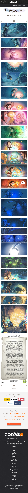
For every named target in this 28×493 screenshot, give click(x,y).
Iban (14, 481)
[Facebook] (12, 435)
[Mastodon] (6, 435)
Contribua (14, 459)
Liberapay (14, 475)
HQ (14, 452)
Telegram (14, 446)
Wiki (14, 467)
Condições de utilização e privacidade (14, 486)
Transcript (14, 388)
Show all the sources (14, 424)
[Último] (26, 21)
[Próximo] (22, 21)
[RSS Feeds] (21, 435)
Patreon (14, 476)
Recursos (14, 457)
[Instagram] (15, 435)
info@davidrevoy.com (16, 438)
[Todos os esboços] (14, 21)
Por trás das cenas (14, 469)
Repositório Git (14, 420)
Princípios (14, 456)
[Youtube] (18, 435)
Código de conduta (14, 488)
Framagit (14, 466)
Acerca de (14, 463)
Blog (14, 462)
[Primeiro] (1, 21)
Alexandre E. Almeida (16, 15)
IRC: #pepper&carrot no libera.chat (14, 443)
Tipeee (14, 478)
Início (14, 450)
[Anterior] (6, 21)
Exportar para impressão (14, 419)
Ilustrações (14, 453)
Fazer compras (14, 460)
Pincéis (14, 470)
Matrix (14, 444)
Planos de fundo (14, 472)
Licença (14, 465)
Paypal (14, 479)
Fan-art (14, 454)
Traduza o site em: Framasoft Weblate (14, 485)
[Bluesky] (9, 435)
